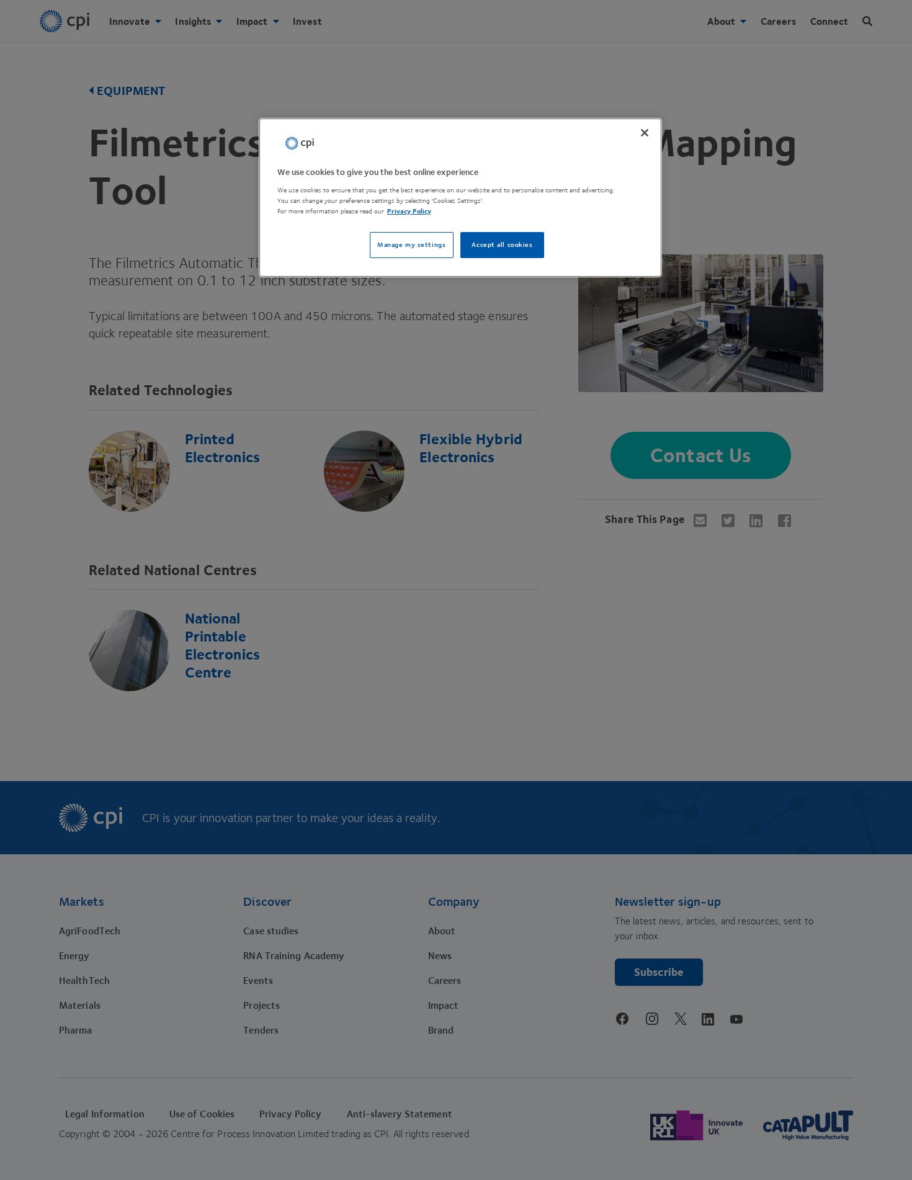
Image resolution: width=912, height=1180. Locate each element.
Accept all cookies (502, 245)
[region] (460, 197)
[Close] (644, 132)
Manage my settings (411, 245)
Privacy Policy (409, 211)
